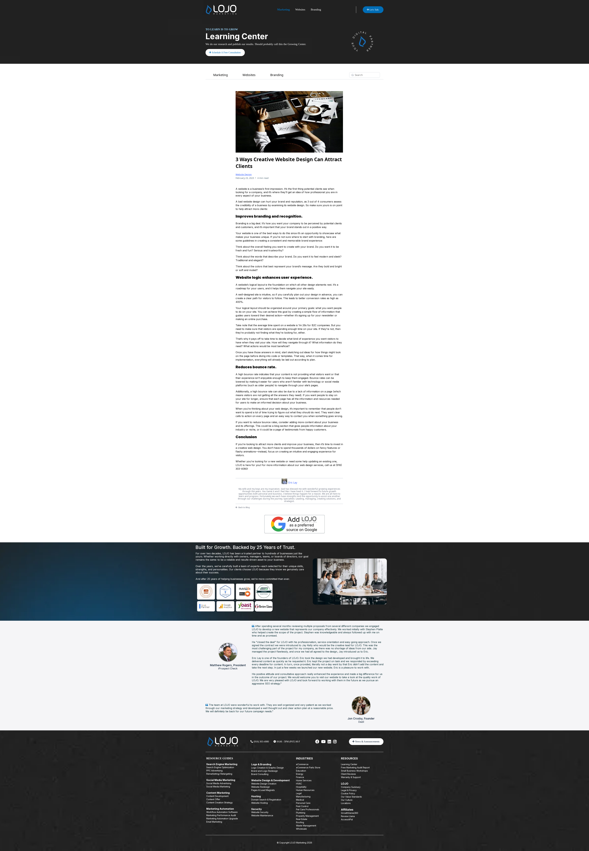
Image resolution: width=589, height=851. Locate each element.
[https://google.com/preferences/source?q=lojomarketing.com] (294, 524)
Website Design (244, 174)
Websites (300, 9)
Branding (316, 9)
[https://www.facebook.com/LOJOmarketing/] (317, 741)
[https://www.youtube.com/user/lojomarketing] (323, 741)
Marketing (283, 9)
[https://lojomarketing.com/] (221, 10)
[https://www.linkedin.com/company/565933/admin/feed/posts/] (329, 741)
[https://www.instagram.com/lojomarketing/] (335, 741)
